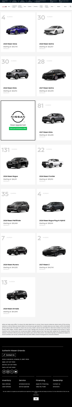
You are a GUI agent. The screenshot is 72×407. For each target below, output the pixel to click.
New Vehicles (6, 384)
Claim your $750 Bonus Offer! (18, 128)
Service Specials (24, 387)
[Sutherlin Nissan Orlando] (4, 6)
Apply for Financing (42, 384)
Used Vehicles (6, 387)
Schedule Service (24, 384)
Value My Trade (41, 387)
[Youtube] (16, 372)
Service (22, 380)
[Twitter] (12, 372)
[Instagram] (8, 372)
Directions (56, 387)
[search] (70, 6)
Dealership (58, 380)
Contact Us (10, 355)
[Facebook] (4, 372)
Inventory (6, 380)
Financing (40, 380)
